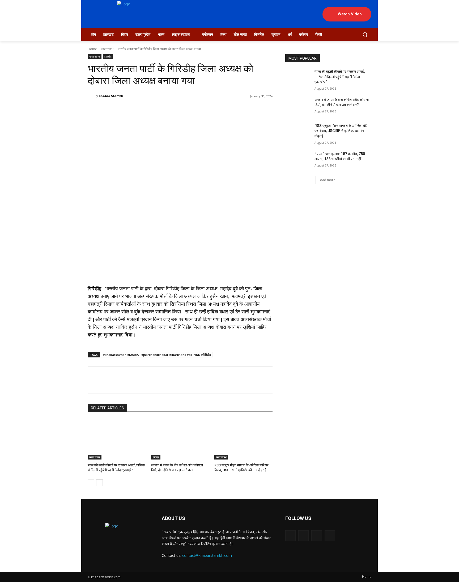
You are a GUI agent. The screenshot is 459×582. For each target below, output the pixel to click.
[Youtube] (330, 535)
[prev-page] (91, 482)
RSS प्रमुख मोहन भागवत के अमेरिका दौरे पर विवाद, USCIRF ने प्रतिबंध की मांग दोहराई (340, 131)
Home (92, 49)
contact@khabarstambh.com (207, 555)
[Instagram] (303, 535)
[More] (221, 109)
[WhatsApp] (208, 109)
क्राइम (156, 457)
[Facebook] (172, 109)
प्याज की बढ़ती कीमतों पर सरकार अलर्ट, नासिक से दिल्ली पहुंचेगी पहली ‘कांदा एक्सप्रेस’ (339, 76)
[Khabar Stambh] (91, 96)
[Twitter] (184, 109)
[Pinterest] (196, 109)
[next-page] (99, 482)
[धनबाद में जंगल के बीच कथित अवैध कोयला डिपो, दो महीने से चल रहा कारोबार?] (180, 439)
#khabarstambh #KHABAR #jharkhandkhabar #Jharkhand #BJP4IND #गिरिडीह (157, 355)
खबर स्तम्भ (107, 49)
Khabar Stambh (111, 96)
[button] (365, 34)
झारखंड (108, 56)
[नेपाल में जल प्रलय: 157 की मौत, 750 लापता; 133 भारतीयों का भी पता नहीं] (298, 160)
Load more (326, 180)
